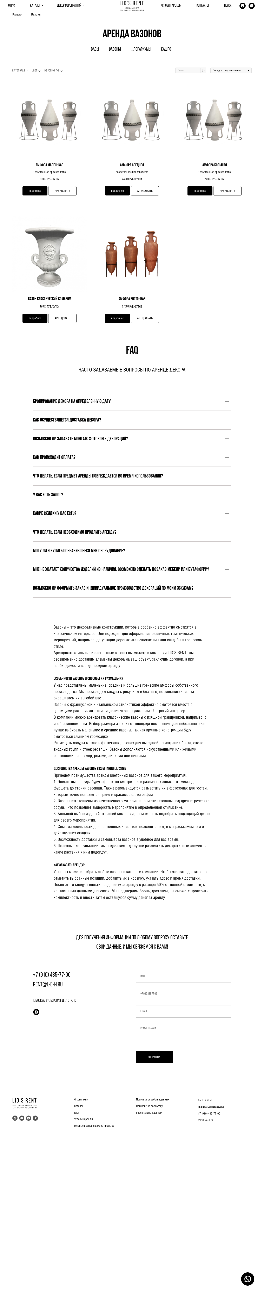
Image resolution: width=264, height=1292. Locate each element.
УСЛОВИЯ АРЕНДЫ (170, 6)
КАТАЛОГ (35, 6)
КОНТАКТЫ (203, 6)
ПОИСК (227, 6)
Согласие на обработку (149, 1106)
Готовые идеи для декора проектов (94, 1125)
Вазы (95, 49)
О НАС (11, 6)
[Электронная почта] (21, 1118)
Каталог (17, 14)
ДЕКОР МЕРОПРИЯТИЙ (69, 6)
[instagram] (36, 1012)
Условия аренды (83, 1119)
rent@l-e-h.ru (205, 1120)
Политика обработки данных (152, 1099)
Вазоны (36, 14)
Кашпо (166, 49)
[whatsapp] (252, 6)
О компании (81, 1099)
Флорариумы (141, 49)
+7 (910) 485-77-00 (209, 1113)
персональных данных (149, 1112)
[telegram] (35, 1118)
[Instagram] (242, 6)
